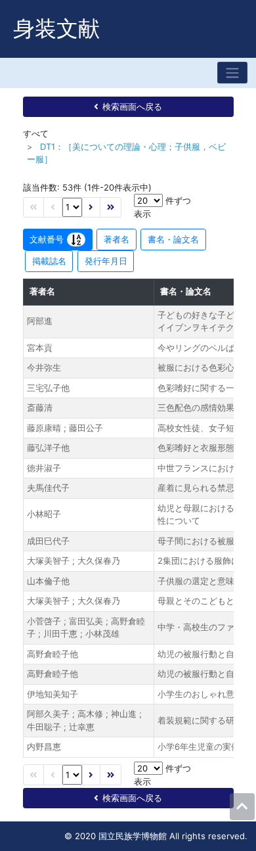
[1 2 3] (72, 207)
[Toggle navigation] (232, 72)
